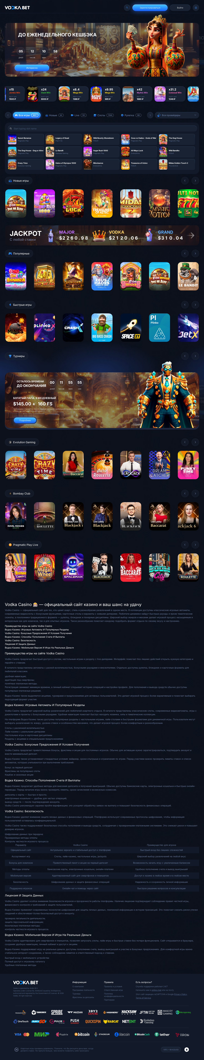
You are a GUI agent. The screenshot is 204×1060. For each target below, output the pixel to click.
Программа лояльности (83, 990)
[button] (8, 115)
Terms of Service (143, 998)
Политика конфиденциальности (114, 994)
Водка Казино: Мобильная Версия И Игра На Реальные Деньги (39, 647)
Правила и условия (113, 986)
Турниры (76, 993)
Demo (15, 220)
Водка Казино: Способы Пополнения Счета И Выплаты (35, 636)
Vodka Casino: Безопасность (20, 640)
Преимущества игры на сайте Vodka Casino (28, 626)
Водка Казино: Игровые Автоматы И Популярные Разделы (37, 629)
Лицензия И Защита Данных (20, 644)
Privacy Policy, (180, 994)
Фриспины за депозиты (83, 997)
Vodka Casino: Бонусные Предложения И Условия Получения (38, 633)
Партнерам (109, 1000)
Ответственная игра (113, 990)
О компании (78, 986)
